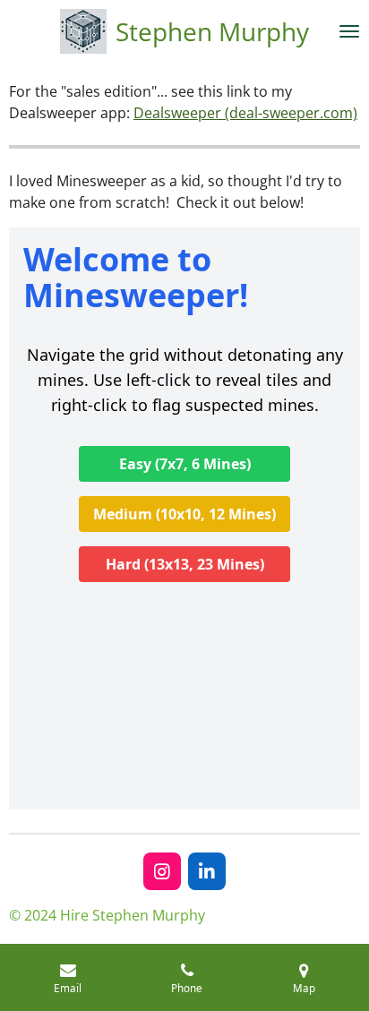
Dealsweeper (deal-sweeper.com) (245, 113)
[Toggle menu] (349, 31)
